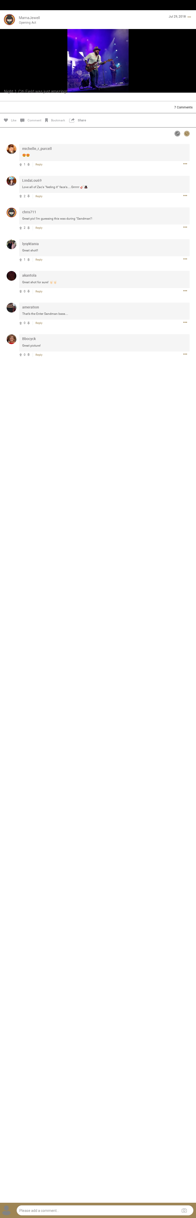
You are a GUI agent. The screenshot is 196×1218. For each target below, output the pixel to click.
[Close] (9, 12)
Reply (38, 164)
